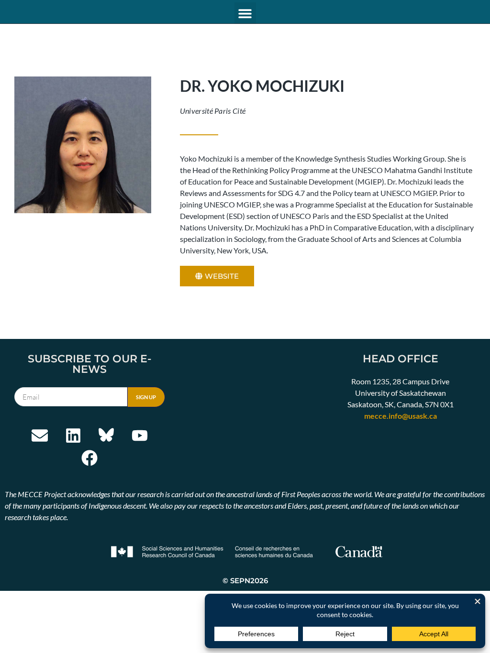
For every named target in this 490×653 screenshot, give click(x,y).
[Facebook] (89, 458)
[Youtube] (139, 435)
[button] (245, 13)
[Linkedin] (73, 435)
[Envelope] (39, 435)
